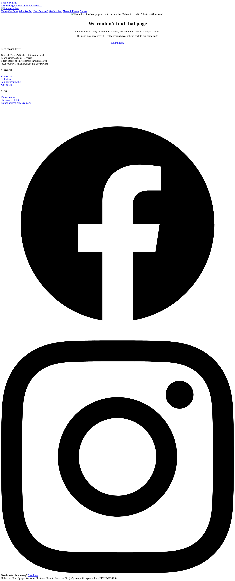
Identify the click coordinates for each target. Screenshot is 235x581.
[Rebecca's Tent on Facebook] (117, 339)
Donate (83, 11)
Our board (6, 84)
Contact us (6, 76)
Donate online (8, 97)
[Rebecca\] (10, 8)
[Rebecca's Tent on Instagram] (117, 572)
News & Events (71, 11)
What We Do (25, 11)
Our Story (13, 11)
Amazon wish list (10, 100)
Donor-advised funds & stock (16, 103)
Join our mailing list (11, 82)
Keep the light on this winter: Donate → (21, 5)
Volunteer (6, 79)
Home (4, 11)
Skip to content (8, 2)
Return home (117, 42)
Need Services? (40, 11)
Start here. (33, 575)
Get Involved (55, 11)
